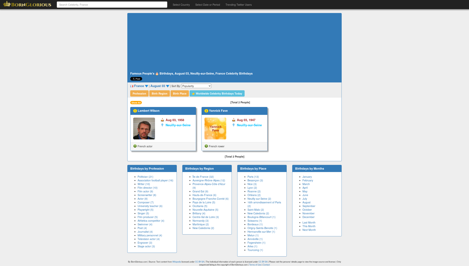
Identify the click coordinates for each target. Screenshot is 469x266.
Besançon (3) (255, 180)
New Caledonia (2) (203, 228)
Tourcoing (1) (255, 250)
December (308, 217)
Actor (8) (143, 198)
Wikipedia (176, 261)
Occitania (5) (200, 206)
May (304, 191)
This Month (308, 226)
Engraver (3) (145, 242)
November (308, 213)
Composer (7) (146, 202)
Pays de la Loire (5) (204, 202)
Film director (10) (148, 187)
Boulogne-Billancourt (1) (262, 217)
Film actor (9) (145, 191)
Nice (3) (252, 184)
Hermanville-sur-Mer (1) (261, 231)
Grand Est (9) (200, 191)
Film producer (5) (148, 217)
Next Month (309, 230)
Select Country (181, 4)
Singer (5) (143, 213)
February (307, 180)
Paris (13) (253, 176)
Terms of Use (255, 264)
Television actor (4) (149, 239)
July (304, 198)
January (307, 176)
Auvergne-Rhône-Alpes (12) (209, 180)
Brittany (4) (199, 213)
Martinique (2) (201, 224)
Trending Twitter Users (239, 4)
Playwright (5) (146, 209)
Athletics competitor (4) (151, 220)
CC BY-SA (199, 261)
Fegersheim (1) (256, 242)
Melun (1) (253, 235)
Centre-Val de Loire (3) (206, 217)
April (305, 187)
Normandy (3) (201, 220)
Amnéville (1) (255, 239)
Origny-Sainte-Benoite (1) (262, 228)
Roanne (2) (254, 191)
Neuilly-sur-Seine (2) (259, 198)
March (306, 184)
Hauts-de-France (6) (204, 195)
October (307, 209)
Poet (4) (142, 228)
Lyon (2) (252, 187)
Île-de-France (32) (203, 176)
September (308, 206)
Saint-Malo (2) (256, 209)
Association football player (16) (155, 180)
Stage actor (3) (146, 246)
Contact (266, 264)
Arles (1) (252, 246)
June (305, 195)
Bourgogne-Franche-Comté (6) (211, 198)
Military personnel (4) (150, 235)
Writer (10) (144, 184)
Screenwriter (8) (147, 195)
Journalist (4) (145, 231)
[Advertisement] (234, 42)
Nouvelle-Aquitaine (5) (205, 209)
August (306, 202)
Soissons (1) (255, 220)
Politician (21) (145, 176)
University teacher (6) (150, 206)
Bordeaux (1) (255, 224)
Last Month (308, 222)
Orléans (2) (254, 195)
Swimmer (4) (145, 224)
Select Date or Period (207, 4)
